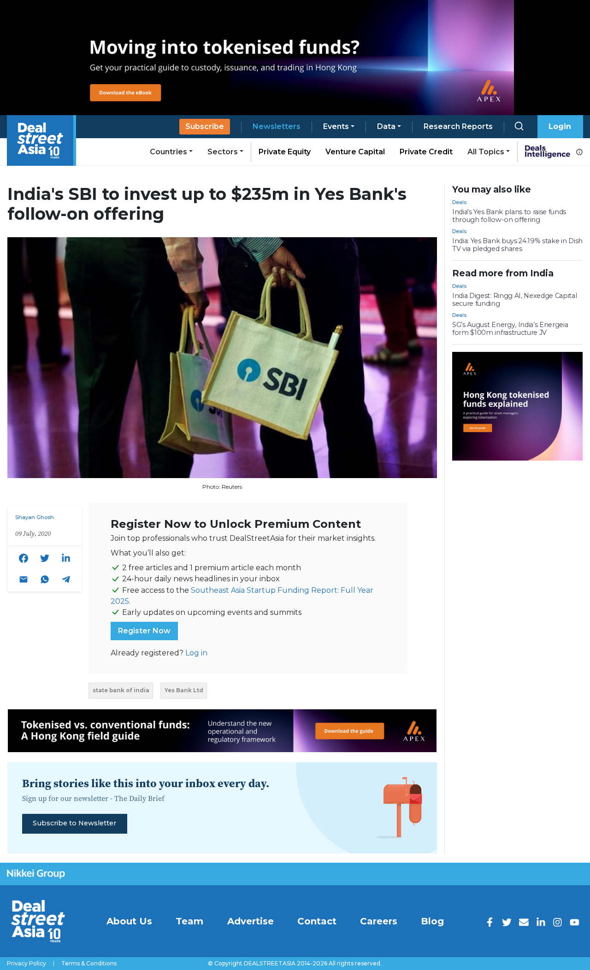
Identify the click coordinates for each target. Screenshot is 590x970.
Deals (459, 202)
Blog (432, 921)
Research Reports (458, 126)
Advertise (250, 921)
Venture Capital (355, 151)
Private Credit (426, 151)
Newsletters (277, 126)
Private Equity (285, 151)
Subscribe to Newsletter (74, 823)
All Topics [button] (485, 151)
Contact (316, 921)
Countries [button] (168, 151)
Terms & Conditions (89, 963)
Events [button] (336, 126)
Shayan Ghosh (34, 517)
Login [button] (560, 126)
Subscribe (204, 126)
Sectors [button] (222, 151)
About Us (129, 921)
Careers (378, 921)
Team (189, 921)
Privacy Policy (26, 963)
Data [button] (386, 126)
